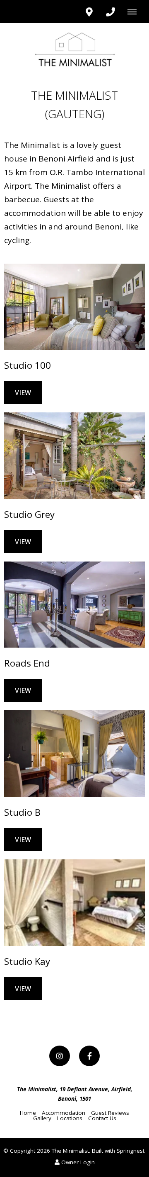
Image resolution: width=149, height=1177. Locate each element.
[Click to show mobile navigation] (135, 11)
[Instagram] (59, 1056)
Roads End (27, 663)
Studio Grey (29, 514)
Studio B (22, 812)
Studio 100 (27, 365)
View (23, 392)
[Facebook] (89, 1056)
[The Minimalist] (74, 49)
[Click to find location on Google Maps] (89, 11)
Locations (69, 1118)
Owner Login (77, 1162)
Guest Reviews (110, 1112)
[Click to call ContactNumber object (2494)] (110, 11)
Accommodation (63, 1112)
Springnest (130, 1150)
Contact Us (102, 1118)
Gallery (42, 1118)
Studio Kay (27, 961)
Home (28, 1112)
